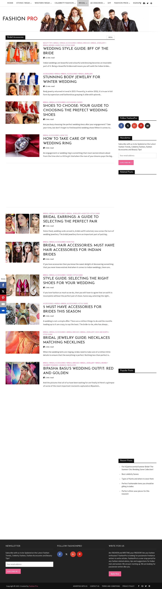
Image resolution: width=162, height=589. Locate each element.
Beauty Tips (48, 43)
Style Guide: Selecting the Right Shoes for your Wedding (76, 281)
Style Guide (70, 45)
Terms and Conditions (111, 586)
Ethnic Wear (23, 3)
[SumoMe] (3, 310)
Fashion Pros (121, 3)
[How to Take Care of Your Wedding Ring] (22, 145)
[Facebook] (121, 125)
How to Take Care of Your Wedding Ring (70, 141)
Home (10, 3)
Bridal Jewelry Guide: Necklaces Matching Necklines (76, 340)
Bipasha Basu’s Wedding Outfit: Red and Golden (78, 371)
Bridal (82, 3)
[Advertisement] (60, 185)
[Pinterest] (141, 125)
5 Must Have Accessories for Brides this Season (72, 309)
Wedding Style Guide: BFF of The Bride (75, 51)
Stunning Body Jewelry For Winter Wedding (71, 80)
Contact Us (94, 586)
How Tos (64, 135)
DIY (109, 3)
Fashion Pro (33, 586)
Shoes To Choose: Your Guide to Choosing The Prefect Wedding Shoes (76, 110)
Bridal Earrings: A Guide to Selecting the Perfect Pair (71, 219)
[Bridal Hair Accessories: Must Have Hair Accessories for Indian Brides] (22, 252)
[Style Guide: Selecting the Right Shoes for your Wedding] (22, 285)
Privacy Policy (128, 586)
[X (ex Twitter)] (128, 125)
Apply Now (115, 574)
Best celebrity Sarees (130, 474)
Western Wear (42, 3)
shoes (79, 102)
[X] (3, 291)
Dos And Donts (102, 332)
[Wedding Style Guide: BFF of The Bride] (22, 53)
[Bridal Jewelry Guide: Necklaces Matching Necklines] (22, 342)
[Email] (3, 304)
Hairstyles (60, 45)
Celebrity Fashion (64, 3)
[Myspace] (147, 125)
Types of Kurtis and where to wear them (138, 479)
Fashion (20, 19)
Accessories (96, 3)
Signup (136, 3)
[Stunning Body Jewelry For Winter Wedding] (22, 84)
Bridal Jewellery (98, 43)
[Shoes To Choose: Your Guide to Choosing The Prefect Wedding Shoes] (22, 112)
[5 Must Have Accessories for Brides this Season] (22, 313)
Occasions (71, 102)
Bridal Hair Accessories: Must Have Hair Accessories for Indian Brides (79, 250)
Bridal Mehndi (48, 45)
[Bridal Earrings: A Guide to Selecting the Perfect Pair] (22, 223)
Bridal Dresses (84, 43)
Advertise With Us (80, 586)
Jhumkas (62, 365)
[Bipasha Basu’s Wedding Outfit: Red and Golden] (22, 373)
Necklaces (71, 365)
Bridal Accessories (68, 43)
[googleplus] (134, 125)
